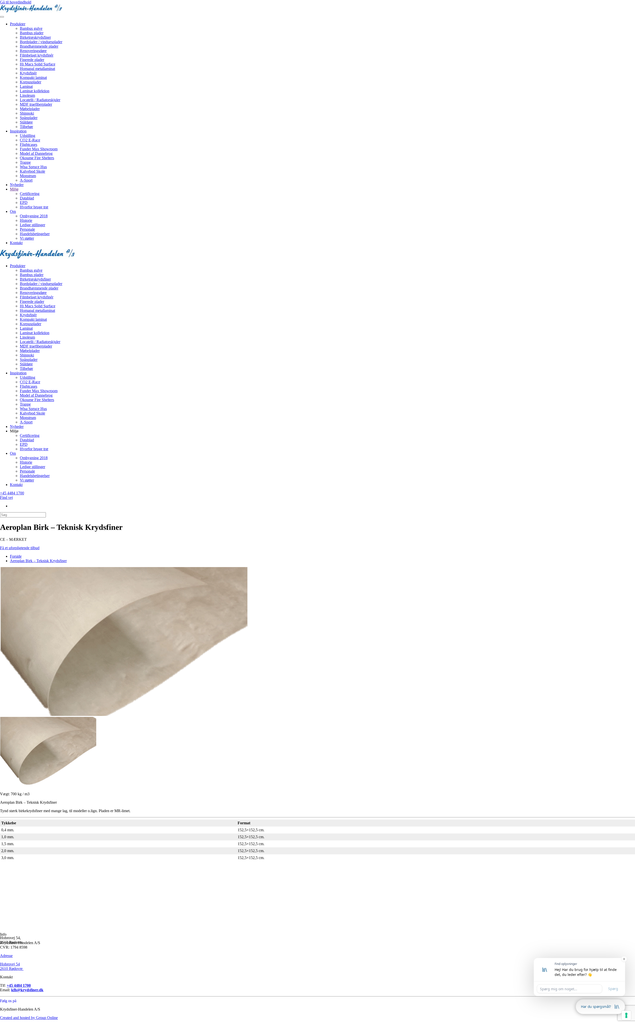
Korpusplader (30, 82)
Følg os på (8, 1001)
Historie (26, 220)
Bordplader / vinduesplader (41, 42)
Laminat (26, 86)
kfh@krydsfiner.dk (27, 990)
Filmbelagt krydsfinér (36, 55)
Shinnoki (27, 113)
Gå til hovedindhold (15, 2)
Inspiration (18, 131)
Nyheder (17, 185)
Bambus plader (31, 33)
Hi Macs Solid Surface (37, 64)
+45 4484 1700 (12, 493)
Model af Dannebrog (36, 153)
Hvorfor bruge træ (34, 207)
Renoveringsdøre (33, 51)
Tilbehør (26, 127)
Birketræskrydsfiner (35, 37)
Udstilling (27, 135)
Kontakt (16, 243)
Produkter (17, 24)
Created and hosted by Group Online (29, 1018)
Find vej (6, 497)
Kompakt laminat (33, 77)
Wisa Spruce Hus (33, 167)
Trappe (25, 162)
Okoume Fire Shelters (37, 158)
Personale (27, 229)
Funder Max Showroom (39, 149)
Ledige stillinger (32, 225)
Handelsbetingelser (35, 234)
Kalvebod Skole (32, 171)
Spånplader (28, 118)
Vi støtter (27, 238)
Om (13, 211)
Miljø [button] (14, 431)
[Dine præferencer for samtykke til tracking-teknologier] (626, 1015)
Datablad (27, 198)
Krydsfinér (28, 73)
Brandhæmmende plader (39, 46)
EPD (24, 202)
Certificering (29, 194)
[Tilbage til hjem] (31, 11)
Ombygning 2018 (34, 216)
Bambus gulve (31, 28)
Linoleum (27, 95)
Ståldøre (26, 122)
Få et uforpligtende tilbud (19, 548)
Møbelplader (30, 109)
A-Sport (26, 180)
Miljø (14, 189)
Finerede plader (32, 60)
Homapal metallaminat (37, 68)
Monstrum (28, 176)
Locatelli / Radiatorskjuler (40, 100)
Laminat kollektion (34, 91)
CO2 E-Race (30, 140)
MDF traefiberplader (36, 104)
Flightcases (28, 144)
